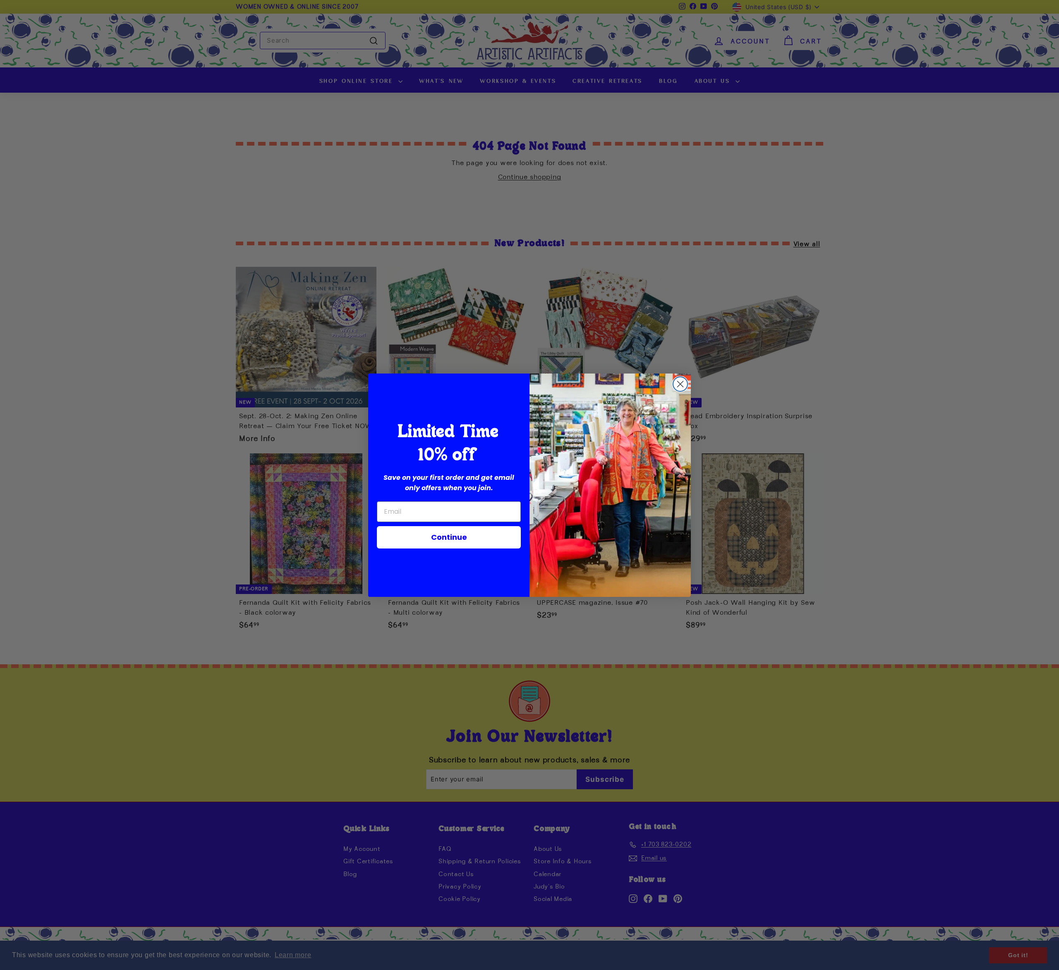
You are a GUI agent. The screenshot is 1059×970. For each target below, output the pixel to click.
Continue (449, 537)
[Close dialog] (680, 384)
